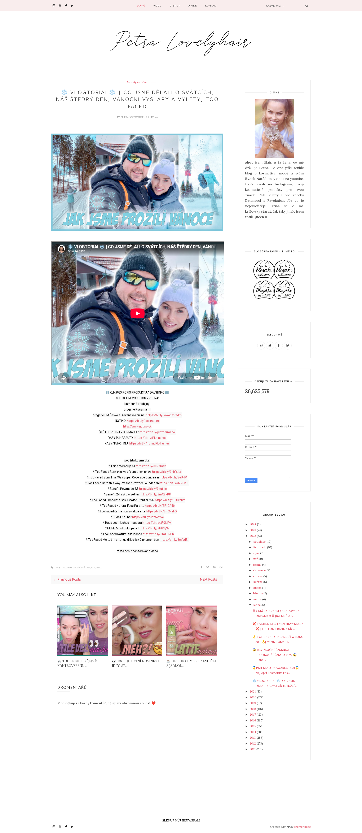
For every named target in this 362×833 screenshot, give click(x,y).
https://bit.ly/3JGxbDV (170, 500)
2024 (253, 524)
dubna (257, 588)
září (256, 559)
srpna (257, 565)
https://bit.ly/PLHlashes (150, 437)
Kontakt (211, 5)
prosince (259, 541)
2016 (253, 720)
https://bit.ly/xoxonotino (143, 420)
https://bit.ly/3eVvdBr (174, 539)
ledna (257, 605)
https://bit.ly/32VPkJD (174, 483)
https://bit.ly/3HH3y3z (154, 528)
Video (157, 5)
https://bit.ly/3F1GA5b (160, 505)
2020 (253, 697)
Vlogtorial (94, 567)
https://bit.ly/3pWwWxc (148, 517)
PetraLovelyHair (132, 117)
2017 (253, 714)
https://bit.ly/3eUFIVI (173, 477)
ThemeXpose (302, 827)
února (257, 599)
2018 (253, 709)
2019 (253, 703)
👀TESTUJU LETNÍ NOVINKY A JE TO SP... (136, 663)
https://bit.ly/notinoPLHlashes (149, 443)
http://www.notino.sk (137, 426)
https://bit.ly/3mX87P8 (155, 494)
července (260, 570)
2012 (253, 743)
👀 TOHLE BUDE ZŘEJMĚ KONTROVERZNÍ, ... (77, 663)
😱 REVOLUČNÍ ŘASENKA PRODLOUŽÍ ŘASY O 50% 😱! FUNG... (274, 655)
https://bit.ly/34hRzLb (167, 471)
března (258, 593)
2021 (253, 691)
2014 (253, 732)
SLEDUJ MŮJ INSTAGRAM (181, 820)
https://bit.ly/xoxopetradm (164, 415)
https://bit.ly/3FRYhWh (151, 466)
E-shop (175, 5)
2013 (253, 737)
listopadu (260, 547)
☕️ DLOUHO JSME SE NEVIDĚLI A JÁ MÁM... (191, 663)
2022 (253, 536)
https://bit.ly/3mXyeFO (161, 511)
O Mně (192, 5)
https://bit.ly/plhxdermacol (158, 432)
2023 (253, 530)
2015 (253, 726)
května (258, 582)
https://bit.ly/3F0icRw (157, 522)
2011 (253, 749)
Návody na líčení (137, 82)
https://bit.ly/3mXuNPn (158, 534)
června (258, 576)
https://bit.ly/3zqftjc (153, 488)
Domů (141, 5)
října (256, 553)
